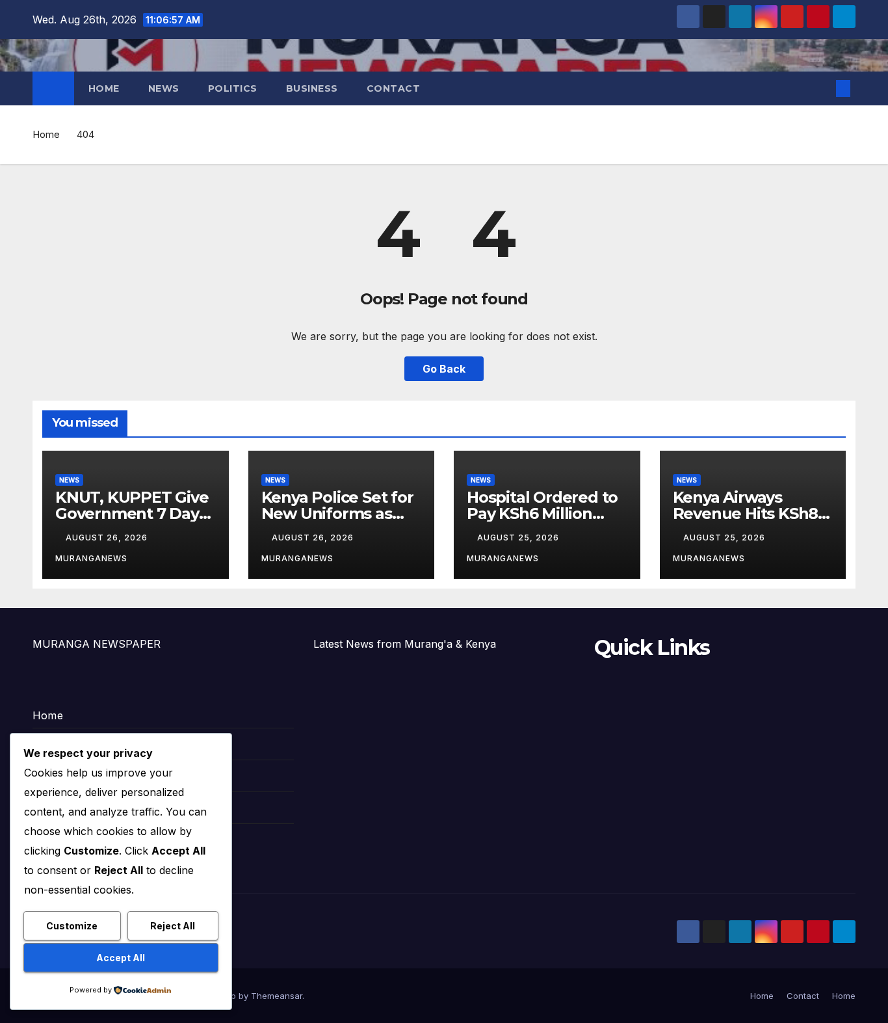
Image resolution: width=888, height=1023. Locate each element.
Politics (232, 88)
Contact (394, 88)
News (163, 88)
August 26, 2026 (108, 537)
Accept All (120, 957)
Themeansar (276, 995)
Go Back (444, 368)
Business (312, 88)
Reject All (172, 925)
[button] (822, 88)
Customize (72, 925)
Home (104, 88)
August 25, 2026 (519, 537)
